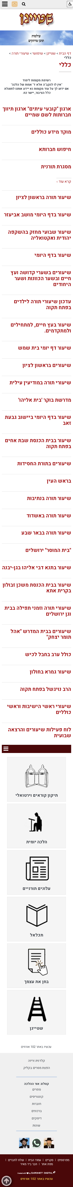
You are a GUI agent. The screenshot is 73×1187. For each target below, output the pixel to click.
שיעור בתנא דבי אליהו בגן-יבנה (36, 568)
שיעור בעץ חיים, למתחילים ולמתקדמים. (41, 328)
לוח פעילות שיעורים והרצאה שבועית (39, 732)
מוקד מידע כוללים (51, 132)
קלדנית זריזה (36, 1060)
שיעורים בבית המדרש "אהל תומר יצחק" (41, 634)
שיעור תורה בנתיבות (49, 498)
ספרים (36, 1089)
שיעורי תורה (20, 53)
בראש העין (59, 481)
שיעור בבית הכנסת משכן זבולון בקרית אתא (37, 588)
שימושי (37, 53)
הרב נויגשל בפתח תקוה (45, 689)
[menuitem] (36, 779)
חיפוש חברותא (55, 149)
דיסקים (37, 1118)
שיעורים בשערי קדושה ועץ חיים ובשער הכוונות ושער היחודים (41, 278)
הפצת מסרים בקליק (36, 1067)
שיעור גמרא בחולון (50, 672)
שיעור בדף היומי (52, 255)
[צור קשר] (14, 4)
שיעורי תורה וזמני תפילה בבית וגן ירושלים (37, 611)
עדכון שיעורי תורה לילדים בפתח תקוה (42, 304)
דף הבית (65, 53)
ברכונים (36, 1111)
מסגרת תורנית (56, 167)
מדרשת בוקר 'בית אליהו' (44, 400)
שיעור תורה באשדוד (49, 516)
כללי (65, 64)
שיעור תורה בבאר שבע (46, 533)
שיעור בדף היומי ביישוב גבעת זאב (38, 420)
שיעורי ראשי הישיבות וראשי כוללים (39, 709)
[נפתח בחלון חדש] (49, 1143)
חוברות (36, 1103)
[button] (24, 4)
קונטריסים (36, 1096)
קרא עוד (65, 181)
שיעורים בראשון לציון (47, 365)
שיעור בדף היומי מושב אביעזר (37, 215)
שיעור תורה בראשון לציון (43, 197)
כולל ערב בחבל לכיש (48, 654)
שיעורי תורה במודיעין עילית (40, 383)
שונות (36, 1125)
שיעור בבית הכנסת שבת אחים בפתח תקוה (38, 443)
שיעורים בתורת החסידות (44, 464)
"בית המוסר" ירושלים (48, 550)
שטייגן (51, 53)
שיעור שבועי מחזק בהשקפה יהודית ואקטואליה (39, 235)
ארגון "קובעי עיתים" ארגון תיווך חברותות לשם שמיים (37, 112)
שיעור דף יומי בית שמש (44, 348)
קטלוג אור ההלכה (36, 1083)
